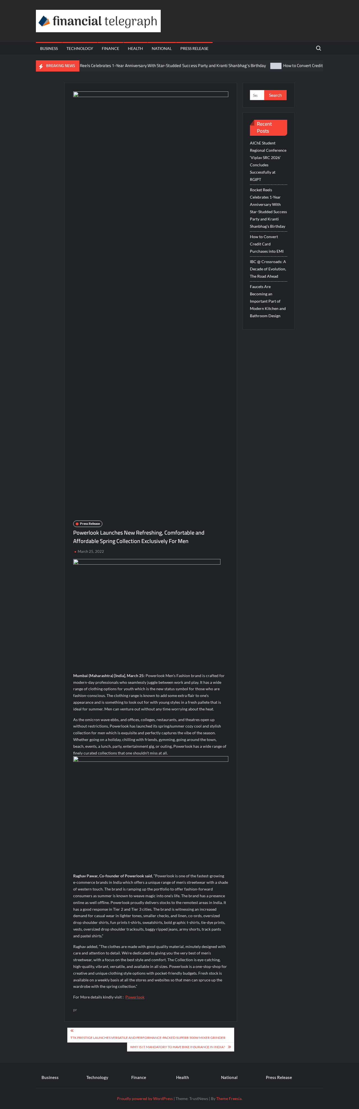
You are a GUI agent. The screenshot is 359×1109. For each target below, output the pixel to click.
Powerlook (134, 997)
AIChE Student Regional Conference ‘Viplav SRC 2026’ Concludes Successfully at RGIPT (268, 161)
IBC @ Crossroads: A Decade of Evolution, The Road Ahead (268, 269)
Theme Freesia (228, 1098)
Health (135, 48)
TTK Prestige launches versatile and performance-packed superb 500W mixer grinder (147, 1038)
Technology (79, 48)
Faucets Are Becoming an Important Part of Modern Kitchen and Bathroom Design (268, 301)
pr (75, 1009)
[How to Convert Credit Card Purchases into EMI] (260, 65)
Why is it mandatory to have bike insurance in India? (177, 1047)
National (162, 48)
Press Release (194, 48)
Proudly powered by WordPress (145, 1098)
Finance (110, 48)
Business (49, 48)
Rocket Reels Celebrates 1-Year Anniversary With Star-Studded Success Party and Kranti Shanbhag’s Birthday (149, 65)
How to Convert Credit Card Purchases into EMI (308, 65)
